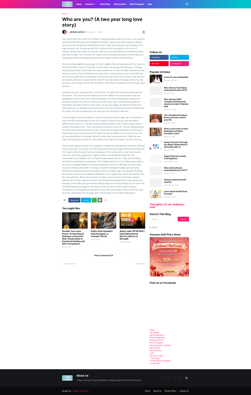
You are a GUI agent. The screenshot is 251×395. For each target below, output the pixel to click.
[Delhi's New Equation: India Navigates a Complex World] (103, 220)
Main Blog (154, 332)
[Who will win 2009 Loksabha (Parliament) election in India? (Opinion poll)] (156, 102)
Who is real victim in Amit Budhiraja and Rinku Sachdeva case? (176, 131)
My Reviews (155, 348)
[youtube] (174, 378)
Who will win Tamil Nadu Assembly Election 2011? (175, 89)
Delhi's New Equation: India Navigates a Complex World (102, 233)
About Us (157, 391)
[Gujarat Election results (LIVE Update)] (156, 159)
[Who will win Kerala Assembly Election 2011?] (156, 170)
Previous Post (69, 263)
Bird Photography (157, 337)
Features (89, 4)
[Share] (143, 32)
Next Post (139, 263)
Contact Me (155, 363)
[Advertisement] (169, 29)
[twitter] (168, 378)
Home (79, 4)
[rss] (186, 378)
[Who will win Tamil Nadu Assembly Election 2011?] (156, 90)
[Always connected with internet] (156, 182)
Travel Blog (154, 358)
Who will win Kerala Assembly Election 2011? (175, 169)
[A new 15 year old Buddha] (156, 79)
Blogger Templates (81, 391)
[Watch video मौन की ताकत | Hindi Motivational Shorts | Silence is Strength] (132, 220)
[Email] (99, 200)
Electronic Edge (156, 355)
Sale (150, 4)
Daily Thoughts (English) (160, 345)
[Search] (186, 4)
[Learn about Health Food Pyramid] (156, 194)
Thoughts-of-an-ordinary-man (167, 206)
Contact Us (184, 391)
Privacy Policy (170, 391)
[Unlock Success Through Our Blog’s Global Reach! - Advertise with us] (156, 145)
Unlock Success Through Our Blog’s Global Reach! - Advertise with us (176, 144)
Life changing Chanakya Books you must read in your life (175, 117)
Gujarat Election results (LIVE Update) (175, 157)
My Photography (157, 335)
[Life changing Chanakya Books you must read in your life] (156, 118)
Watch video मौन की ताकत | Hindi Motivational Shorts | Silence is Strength (132, 235)
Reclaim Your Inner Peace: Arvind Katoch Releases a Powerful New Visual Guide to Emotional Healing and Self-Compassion (73, 237)
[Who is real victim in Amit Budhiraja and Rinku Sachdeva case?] (156, 132)
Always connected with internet (175, 181)
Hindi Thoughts (137, 4)
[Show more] (105, 200)
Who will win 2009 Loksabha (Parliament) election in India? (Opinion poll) (176, 103)
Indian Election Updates (160, 360)
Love (152, 353)
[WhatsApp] (94, 200)
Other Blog (105, 4)
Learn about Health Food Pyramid (175, 192)
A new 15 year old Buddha (176, 77)
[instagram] (180, 378)
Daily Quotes (120, 4)
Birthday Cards (156, 340)
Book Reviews (155, 350)
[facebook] (162, 378)
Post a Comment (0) (103, 255)
